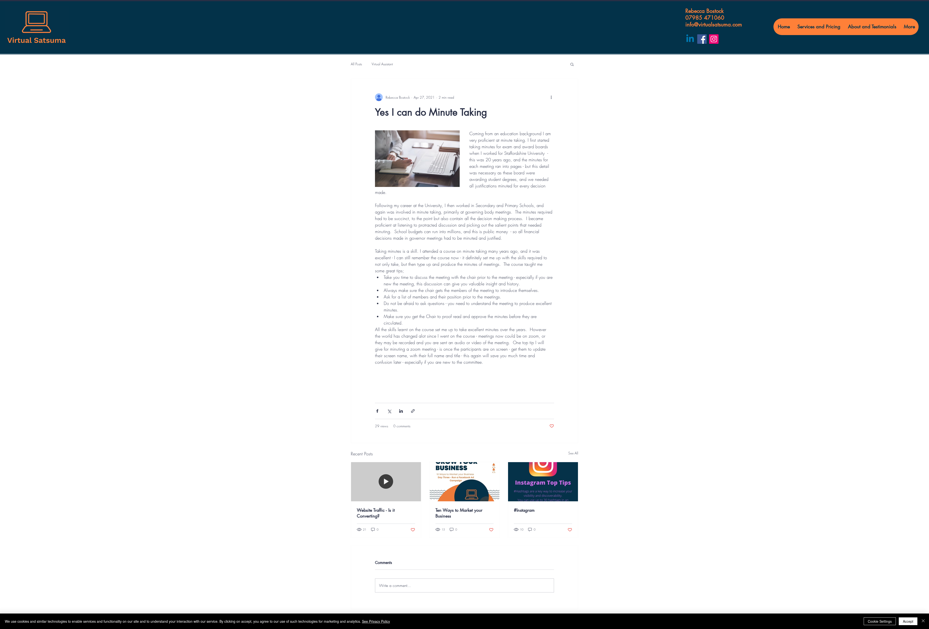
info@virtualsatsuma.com (713, 24)
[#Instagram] (543, 481)
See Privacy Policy (376, 621)
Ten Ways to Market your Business (458, 513)
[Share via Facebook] (377, 411)
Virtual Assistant (382, 64)
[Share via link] (413, 411)
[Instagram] (714, 39)
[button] (572, 64)
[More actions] (551, 97)
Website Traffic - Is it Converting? (376, 513)
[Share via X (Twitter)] (389, 411)
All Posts (356, 64)
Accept (908, 621)
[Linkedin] (690, 39)
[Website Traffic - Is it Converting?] (386, 481)
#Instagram (524, 510)
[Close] (923, 621)
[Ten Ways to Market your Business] (465, 481)
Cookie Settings (880, 621)
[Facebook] (702, 39)
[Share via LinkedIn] (401, 411)
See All (573, 453)
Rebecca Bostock (704, 10)
